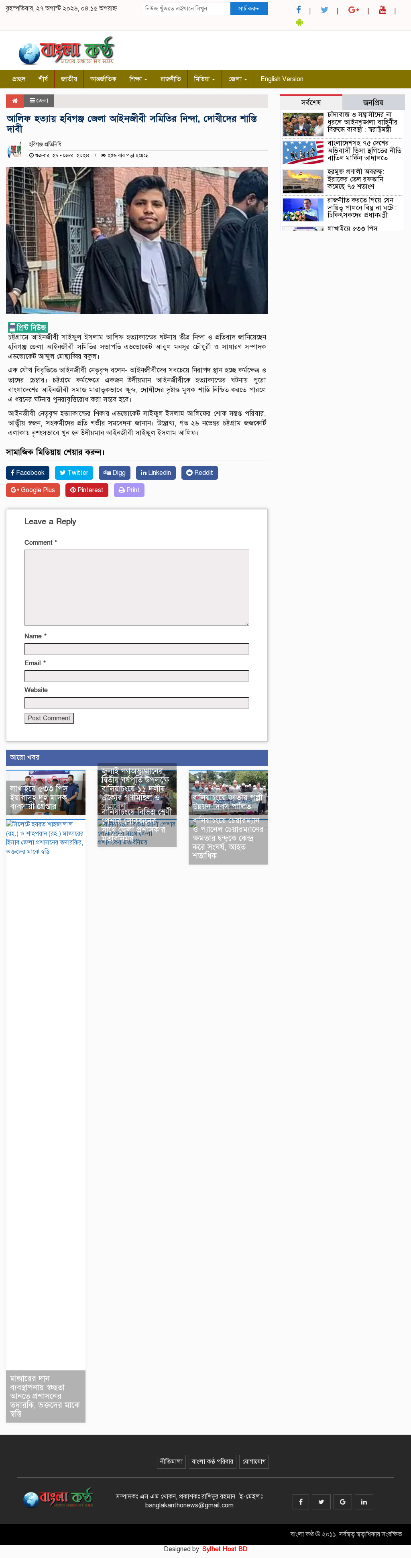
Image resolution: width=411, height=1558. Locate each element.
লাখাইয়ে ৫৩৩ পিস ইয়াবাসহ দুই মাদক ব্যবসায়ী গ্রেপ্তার (39, 798)
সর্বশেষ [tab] (311, 102)
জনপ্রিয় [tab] (373, 102)
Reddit (203, 473)
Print (132, 490)
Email (35, 663)
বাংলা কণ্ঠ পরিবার (212, 1462)
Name (35, 636)
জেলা (235, 79)
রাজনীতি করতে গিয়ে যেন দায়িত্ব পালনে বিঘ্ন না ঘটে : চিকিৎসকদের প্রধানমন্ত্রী (362, 207)
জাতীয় (69, 79)
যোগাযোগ (254, 1462)
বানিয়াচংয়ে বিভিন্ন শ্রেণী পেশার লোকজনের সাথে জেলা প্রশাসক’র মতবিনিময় (137, 825)
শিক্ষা (136, 79)
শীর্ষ (43, 79)
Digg (118, 473)
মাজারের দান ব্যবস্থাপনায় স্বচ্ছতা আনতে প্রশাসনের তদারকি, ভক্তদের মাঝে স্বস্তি (45, 1396)
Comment (40, 542)
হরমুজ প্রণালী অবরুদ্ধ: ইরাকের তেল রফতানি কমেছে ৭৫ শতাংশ (356, 179)
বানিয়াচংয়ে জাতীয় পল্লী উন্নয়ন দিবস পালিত (227, 802)
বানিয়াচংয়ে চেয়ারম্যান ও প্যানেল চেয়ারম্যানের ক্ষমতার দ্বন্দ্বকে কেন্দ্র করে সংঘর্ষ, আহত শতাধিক (228, 838)
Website (36, 690)
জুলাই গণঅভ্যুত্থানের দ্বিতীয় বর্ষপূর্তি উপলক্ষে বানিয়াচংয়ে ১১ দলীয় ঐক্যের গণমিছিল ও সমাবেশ (135, 789)
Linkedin (158, 473)
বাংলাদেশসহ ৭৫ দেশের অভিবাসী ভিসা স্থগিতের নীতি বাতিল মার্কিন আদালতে (364, 150)
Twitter (77, 473)
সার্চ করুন (249, 8)
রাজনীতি (171, 79)
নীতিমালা (171, 1462)
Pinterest (90, 490)
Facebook (29, 473)
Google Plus (37, 490)
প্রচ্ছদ (18, 79)
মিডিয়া (202, 79)
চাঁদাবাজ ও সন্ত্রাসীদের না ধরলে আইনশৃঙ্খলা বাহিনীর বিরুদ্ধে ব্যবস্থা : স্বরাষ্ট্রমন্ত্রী (363, 122)
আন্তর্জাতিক (103, 79)
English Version (281, 79)
